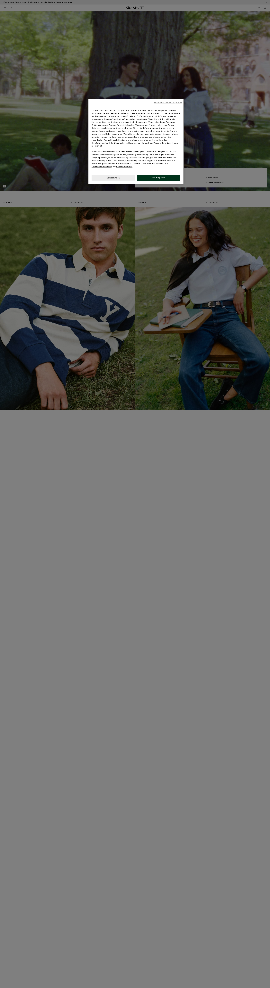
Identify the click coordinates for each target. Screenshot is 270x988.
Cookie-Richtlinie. (124, 166)
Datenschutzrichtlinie (102, 166)
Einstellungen (113, 177)
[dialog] (136, 141)
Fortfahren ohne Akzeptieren (168, 102)
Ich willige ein (158, 177)
